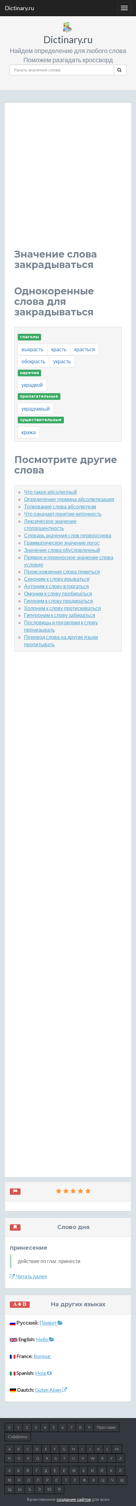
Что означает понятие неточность (63, 514)
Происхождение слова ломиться (62, 571)
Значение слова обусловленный (62, 550)
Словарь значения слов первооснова (67, 535)
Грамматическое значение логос (62, 543)
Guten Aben (48, 1390)
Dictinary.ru (19, 7)
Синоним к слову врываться (57, 579)
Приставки (106, 1427)
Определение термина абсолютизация (69, 499)
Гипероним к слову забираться (59, 615)
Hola (41, 1373)
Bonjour (43, 1356)
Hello (42, 1339)
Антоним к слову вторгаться (56, 586)
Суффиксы (18, 1436)
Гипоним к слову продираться (58, 601)
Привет (49, 1323)
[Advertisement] (68, 180)
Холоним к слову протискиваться (62, 608)
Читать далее (31, 1276)
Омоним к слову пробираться (58, 593)
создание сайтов (74, 1499)
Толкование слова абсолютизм (60, 506)
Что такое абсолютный (50, 492)
